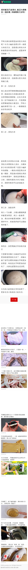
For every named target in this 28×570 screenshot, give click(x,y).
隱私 (15, 567)
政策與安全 (8, 567)
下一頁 (14, 299)
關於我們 (3, 567)
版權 (17, 567)
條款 (12, 567)
